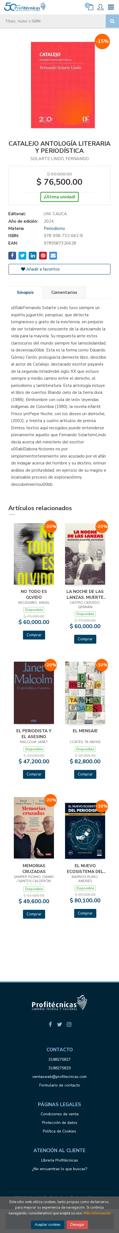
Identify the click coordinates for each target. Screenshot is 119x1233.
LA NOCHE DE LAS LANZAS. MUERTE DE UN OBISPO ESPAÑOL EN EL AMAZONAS (85, 594)
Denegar (77, 1224)
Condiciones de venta (60, 1114)
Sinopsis (25, 292)
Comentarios (64, 292)
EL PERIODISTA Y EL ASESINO (33, 733)
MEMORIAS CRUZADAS (34, 868)
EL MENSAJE (85, 731)
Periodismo (54, 228)
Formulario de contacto (59, 1085)
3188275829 (59, 1068)
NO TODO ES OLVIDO (34, 594)
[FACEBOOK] (50, 1024)
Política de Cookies (59, 1131)
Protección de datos (59, 1122)
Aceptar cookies (48, 1224)
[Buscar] (112, 21)
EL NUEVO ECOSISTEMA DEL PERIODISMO (85, 868)
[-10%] (85, 692)
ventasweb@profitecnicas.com (59, 1076)
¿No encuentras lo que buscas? (59, 1169)
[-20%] (34, 553)
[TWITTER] (59, 1024)
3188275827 (59, 1059)
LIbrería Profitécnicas (59, 1160)
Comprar (34, 635)
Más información (97, 1213)
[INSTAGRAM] (69, 1024)
